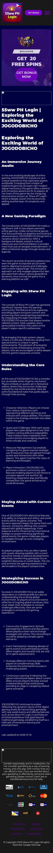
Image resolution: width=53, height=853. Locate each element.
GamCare (39, 776)
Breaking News (34, 833)
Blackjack (36, 824)
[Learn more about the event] (27, 98)
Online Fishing (36, 828)
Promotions (17, 833)
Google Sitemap (31, 845)
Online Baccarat (17, 828)
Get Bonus (33, 13)
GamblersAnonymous (22, 779)
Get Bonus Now (26, 75)
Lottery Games (19, 824)
